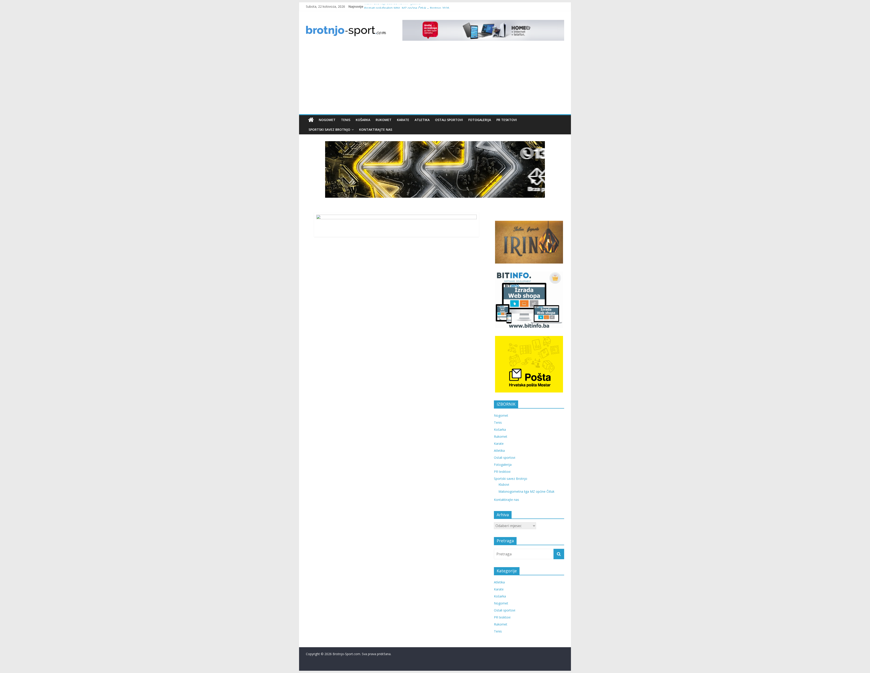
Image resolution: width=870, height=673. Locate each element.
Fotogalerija (479, 120)
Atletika (422, 120)
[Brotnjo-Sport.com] (311, 120)
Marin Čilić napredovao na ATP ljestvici (392, 6)
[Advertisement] (435, 80)
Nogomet (327, 120)
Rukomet (384, 120)
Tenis (345, 120)
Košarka (363, 120)
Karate (403, 120)
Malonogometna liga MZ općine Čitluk (526, 491)
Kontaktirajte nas (375, 129)
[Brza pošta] (435, 169)
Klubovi (503, 484)
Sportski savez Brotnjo (329, 129)
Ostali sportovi (449, 120)
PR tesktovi (506, 120)
